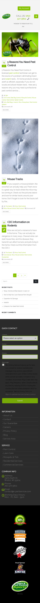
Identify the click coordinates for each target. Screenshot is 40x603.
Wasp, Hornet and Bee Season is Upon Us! (16, 291)
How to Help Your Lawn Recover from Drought (17, 295)
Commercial (7, 255)
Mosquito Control (26, 97)
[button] (36, 16)
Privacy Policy (10, 431)
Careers (7, 427)
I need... (5, 334)
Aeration (6, 302)
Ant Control (7, 97)
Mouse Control (11, 208)
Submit (20, 401)
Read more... (6, 110)
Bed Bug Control (16, 97)
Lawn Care (8, 453)
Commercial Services (13, 465)
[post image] (20, 44)
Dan (7, 95)
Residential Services (12, 461)
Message (6, 362)
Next (25, 275)
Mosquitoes (25, 102)
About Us (7, 415)
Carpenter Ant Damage (11, 298)
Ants (5, 102)
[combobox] (20, 338)
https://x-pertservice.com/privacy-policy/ (20, 394)
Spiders (4, 104)
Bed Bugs (10, 102)
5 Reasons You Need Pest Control (14, 306)
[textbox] (17, 338)
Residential (5, 257)
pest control (14, 73)
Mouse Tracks (15, 179)
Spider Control (19, 100)
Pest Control (10, 100)
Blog (5, 435)
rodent (8, 79)
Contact (7, 419)
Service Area (9, 439)
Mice (20, 102)
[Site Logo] (6, 16)
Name (4, 344)
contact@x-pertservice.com (18, 491)
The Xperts (9, 206)
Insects (16, 102)
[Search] (35, 281)
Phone (4, 353)
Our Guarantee (10, 423)
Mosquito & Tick (10, 457)
